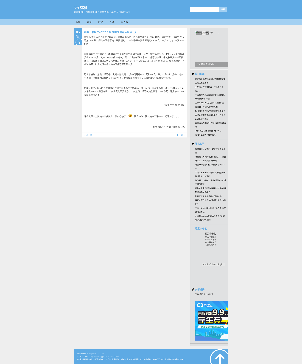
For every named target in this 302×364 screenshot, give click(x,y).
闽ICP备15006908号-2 (111, 357)
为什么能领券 (207, 294)
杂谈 (112, 22)
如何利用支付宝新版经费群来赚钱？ (210, 111)
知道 (89, 22)
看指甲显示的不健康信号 (205, 135)
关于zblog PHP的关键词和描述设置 (209, 103)
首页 (78, 22)
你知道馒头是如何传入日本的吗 (208, 196)
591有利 (80, 8)
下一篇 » (180, 135)
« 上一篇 (88, 135)
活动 (100, 22)
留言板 (124, 22)
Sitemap (99, 357)
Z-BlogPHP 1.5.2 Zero (95, 354)
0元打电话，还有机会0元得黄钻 (208, 131)
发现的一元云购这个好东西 (206, 107)
